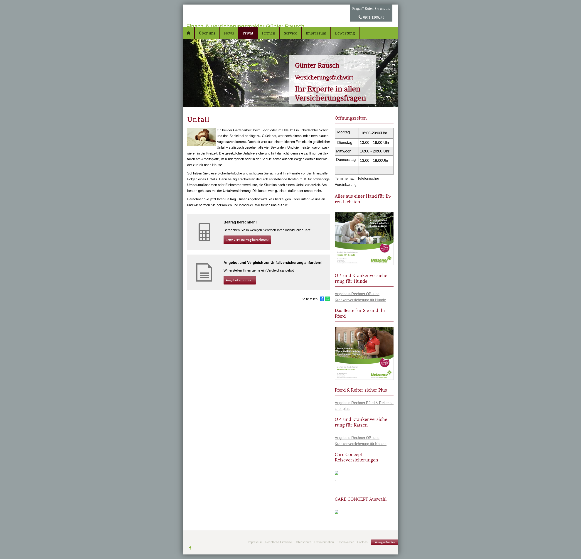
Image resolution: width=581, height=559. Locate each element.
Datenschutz (303, 542)
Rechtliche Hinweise (278, 542)
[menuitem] (189, 33)
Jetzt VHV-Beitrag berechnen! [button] (247, 240)
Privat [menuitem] (248, 33)
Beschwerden (345, 542)
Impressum (255, 542)
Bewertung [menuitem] (345, 33)
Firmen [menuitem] (268, 33)
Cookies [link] (362, 542)
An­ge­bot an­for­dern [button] (240, 280)
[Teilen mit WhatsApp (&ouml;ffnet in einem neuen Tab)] (327, 299)
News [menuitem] (229, 33)
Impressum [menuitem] (316, 33)
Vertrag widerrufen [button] (385, 542)
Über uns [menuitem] (207, 33)
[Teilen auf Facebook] (322, 299)
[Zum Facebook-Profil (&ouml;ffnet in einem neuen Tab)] (190, 547)
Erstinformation (324, 542)
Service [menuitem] (290, 33)
